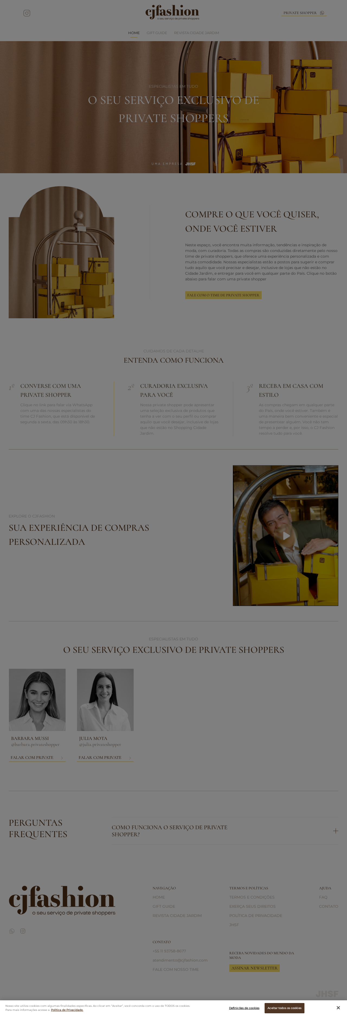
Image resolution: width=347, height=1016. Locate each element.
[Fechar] (338, 1008)
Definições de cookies (244, 1008)
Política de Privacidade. (67, 1010)
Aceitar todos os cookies (284, 1008)
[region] (173, 1008)
